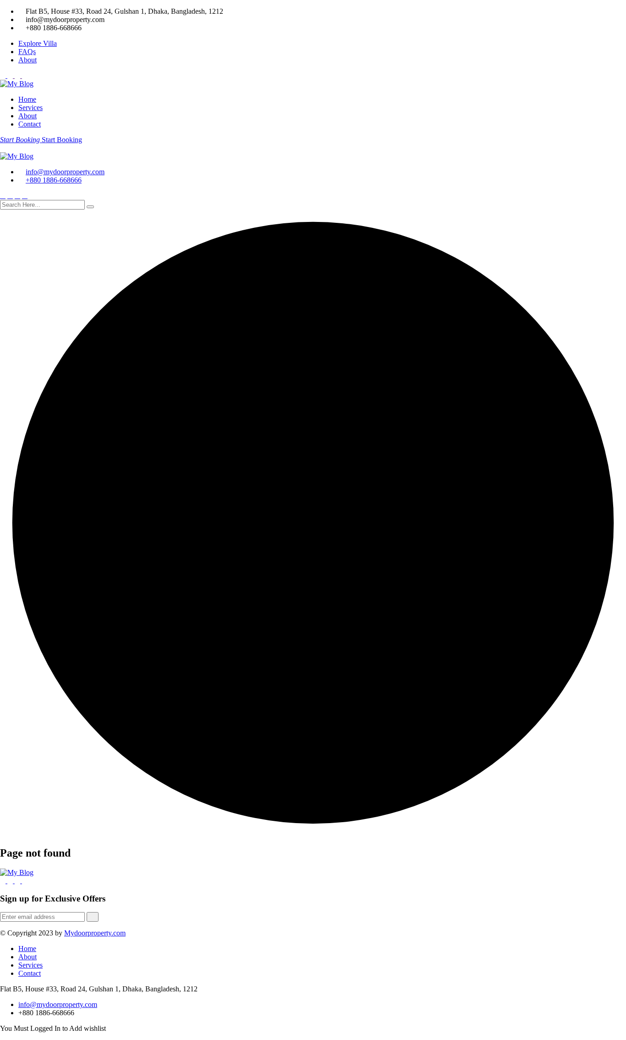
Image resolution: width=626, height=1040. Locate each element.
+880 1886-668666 (54, 180)
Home (27, 99)
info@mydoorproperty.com (65, 172)
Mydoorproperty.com (95, 933)
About (27, 60)
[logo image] (16, 156)
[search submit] (90, 206)
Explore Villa (37, 43)
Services (30, 107)
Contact (29, 124)
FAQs (27, 51)
